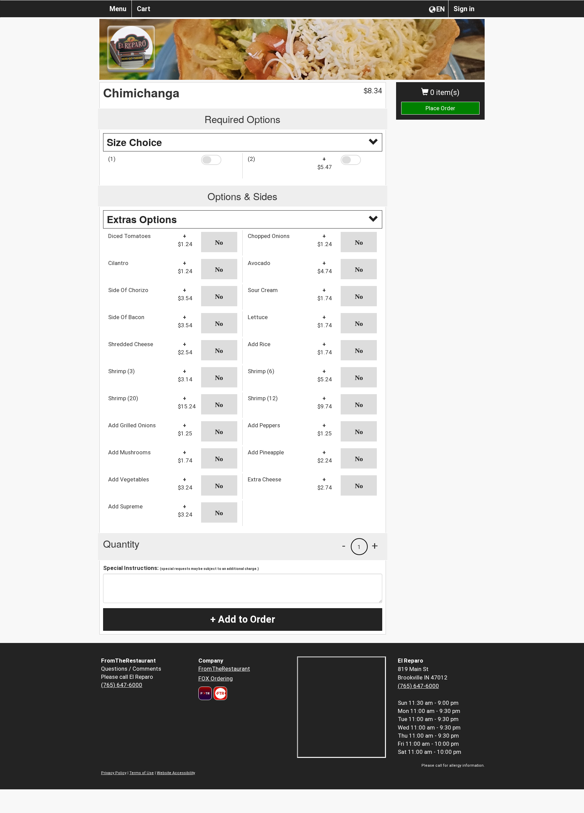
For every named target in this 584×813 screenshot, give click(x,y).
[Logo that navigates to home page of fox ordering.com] (219, 693)
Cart (143, 9)
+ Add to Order (242, 619)
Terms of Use (141, 773)
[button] (219, 160)
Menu (118, 9)
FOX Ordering (215, 678)
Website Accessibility (176, 773)
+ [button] (375, 545)
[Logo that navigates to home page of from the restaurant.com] (205, 693)
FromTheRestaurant (224, 668)
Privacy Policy (113, 773)
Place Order (440, 108)
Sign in (464, 9)
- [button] (343, 545)
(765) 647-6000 (121, 685)
